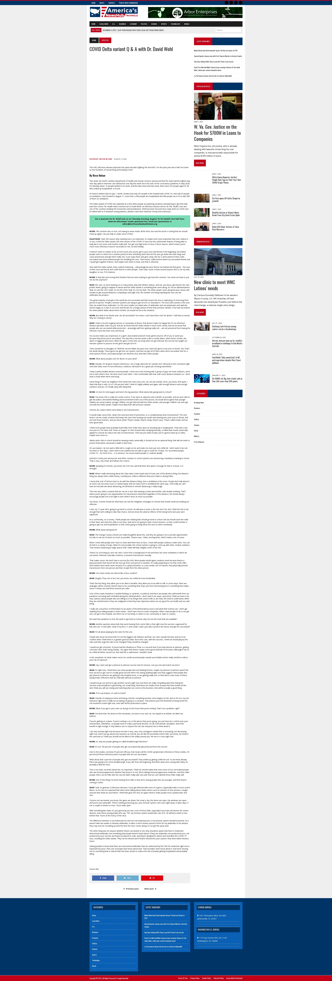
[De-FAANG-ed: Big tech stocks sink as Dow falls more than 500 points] (202, 381)
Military (196, 436)
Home (93, 2)
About (101, 2)
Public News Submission (128, 2)
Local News (103, 24)
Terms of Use (183, 978)
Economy (133, 24)
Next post (149, 889)
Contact (111, 2)
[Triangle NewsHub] (113, 12)
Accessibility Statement (234, 978)
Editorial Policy (219, 978)
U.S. (113, 24)
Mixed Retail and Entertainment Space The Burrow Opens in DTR (215, 50)
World (186, 24)
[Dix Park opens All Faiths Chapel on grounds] (202, 200)
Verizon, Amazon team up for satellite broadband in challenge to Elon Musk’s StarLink (227, 343)
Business (122, 24)
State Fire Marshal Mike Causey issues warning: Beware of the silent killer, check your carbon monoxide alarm (217, 68)
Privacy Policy (194, 978)
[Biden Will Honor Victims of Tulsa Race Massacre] (202, 229)
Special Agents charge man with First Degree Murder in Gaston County (218, 56)
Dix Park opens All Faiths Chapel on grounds (226, 200)
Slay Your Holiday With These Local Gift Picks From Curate (213, 61)
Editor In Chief (105, 159)
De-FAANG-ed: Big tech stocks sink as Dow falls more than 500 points (227, 380)
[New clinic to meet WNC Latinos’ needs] (218, 273)
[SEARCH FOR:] (228, 29)
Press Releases (199, 441)
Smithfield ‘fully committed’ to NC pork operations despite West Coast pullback (226, 360)
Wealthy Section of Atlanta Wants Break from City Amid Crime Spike (226, 214)
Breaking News (199, 402)
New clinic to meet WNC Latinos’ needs (214, 284)
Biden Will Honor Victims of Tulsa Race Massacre (225, 228)
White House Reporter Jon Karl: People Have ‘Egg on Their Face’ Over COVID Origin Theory (226, 180)
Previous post (132, 889)
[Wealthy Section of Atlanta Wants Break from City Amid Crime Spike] (202, 215)
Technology (175, 24)
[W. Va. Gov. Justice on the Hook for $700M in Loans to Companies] (218, 118)
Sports (164, 24)
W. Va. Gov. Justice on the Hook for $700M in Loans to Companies (217, 132)
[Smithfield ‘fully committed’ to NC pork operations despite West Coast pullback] (202, 366)
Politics (144, 24)
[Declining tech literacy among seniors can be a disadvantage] (202, 329)
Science (154, 24)
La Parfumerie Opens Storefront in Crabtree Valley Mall (213, 75)
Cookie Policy (206, 978)
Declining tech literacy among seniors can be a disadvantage (224, 328)
